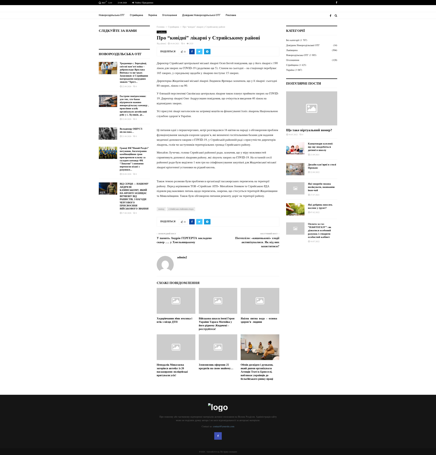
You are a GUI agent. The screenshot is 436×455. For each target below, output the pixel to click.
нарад (161, 209)
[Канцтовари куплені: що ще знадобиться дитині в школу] (295, 148)
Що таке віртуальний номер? (309, 130)
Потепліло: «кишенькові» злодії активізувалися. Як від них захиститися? (257, 242)
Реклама (231, 15)
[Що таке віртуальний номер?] (311, 108)
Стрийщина (136, 15)
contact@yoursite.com (223, 426)
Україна (152, 15)
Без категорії (292, 40)
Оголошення (169, 15)
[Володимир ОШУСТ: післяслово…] (108, 133)
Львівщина (292, 50)
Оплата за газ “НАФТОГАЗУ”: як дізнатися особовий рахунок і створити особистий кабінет (319, 230)
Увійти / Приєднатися (143, 2)
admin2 (163, 43)
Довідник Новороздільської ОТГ (201, 15)
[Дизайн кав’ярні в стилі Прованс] (295, 169)
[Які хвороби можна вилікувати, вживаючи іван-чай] (295, 188)
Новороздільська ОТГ (112, 15)
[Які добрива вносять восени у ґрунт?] (295, 209)
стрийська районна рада (180, 209)
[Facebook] (331, 15)
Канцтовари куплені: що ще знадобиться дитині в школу (320, 147)
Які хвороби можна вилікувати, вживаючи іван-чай (321, 187)
